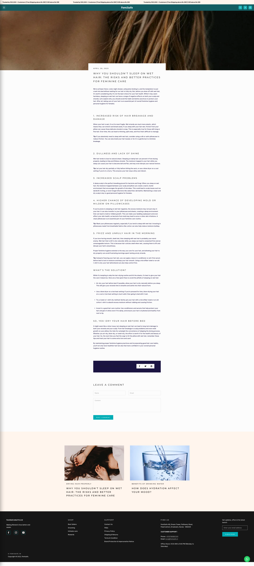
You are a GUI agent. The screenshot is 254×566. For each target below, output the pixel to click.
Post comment (103, 417)
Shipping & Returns (111, 535)
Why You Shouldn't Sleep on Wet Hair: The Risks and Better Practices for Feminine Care (94, 492)
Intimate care (73, 531)
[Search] (240, 7)
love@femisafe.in (171, 539)
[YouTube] (23, 532)
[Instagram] (16, 532)
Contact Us (108, 524)
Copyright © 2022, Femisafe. (18, 556)
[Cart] (250, 7)
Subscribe (230, 534)
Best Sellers (72, 524)
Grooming (71, 528)
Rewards (71, 535)
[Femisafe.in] (127, 7)
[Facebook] (8, 532)
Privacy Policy (109, 531)
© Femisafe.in (14, 553)
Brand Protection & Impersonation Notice (119, 541)
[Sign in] (245, 7)
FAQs (106, 528)
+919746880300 (172, 536)
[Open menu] (4, 8)
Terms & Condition (111, 538)
